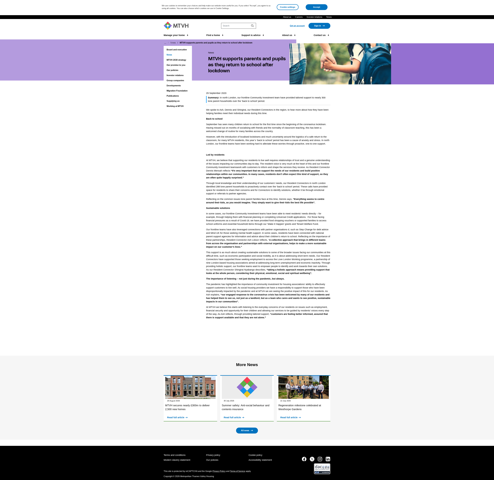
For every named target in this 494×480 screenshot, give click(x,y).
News (329, 17)
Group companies (175, 80)
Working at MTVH (175, 106)
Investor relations (314, 17)
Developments (174, 86)
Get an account (297, 26)
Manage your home (174, 35)
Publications (173, 96)
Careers (299, 17)
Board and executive (177, 50)
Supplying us (173, 101)
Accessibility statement (260, 460)
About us (287, 17)
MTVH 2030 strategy (176, 60)
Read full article (175, 417)
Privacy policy (213, 455)
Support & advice (251, 35)
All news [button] (245, 430)
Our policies (172, 70)
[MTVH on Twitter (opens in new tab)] (310, 460)
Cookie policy (255, 455)
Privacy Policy (219, 471)
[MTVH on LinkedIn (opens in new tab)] (326, 460)
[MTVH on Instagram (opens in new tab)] (318, 460)
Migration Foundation (177, 91)
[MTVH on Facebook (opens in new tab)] (302, 460)
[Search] (252, 26)
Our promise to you (176, 65)
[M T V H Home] (177, 26)
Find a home (213, 35)
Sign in (317, 26)
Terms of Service (237, 471)
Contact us (320, 35)
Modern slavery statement (177, 460)
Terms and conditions (175, 455)
